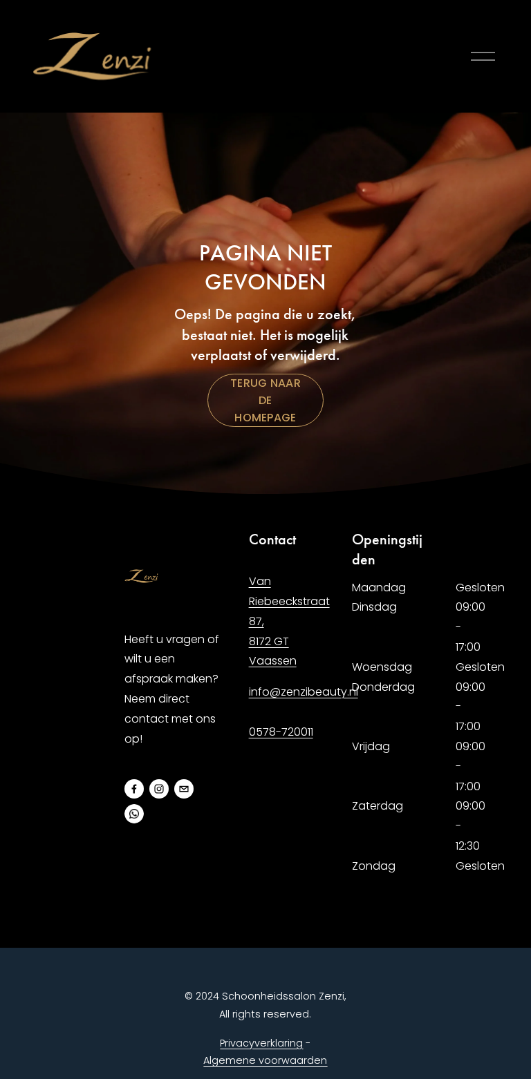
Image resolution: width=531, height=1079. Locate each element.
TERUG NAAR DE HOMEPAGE (265, 400)
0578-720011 (281, 732)
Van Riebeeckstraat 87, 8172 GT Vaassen (289, 621)
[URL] (134, 813)
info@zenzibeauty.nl (303, 692)
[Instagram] (159, 789)
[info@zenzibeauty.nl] (184, 789)
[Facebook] (134, 789)
